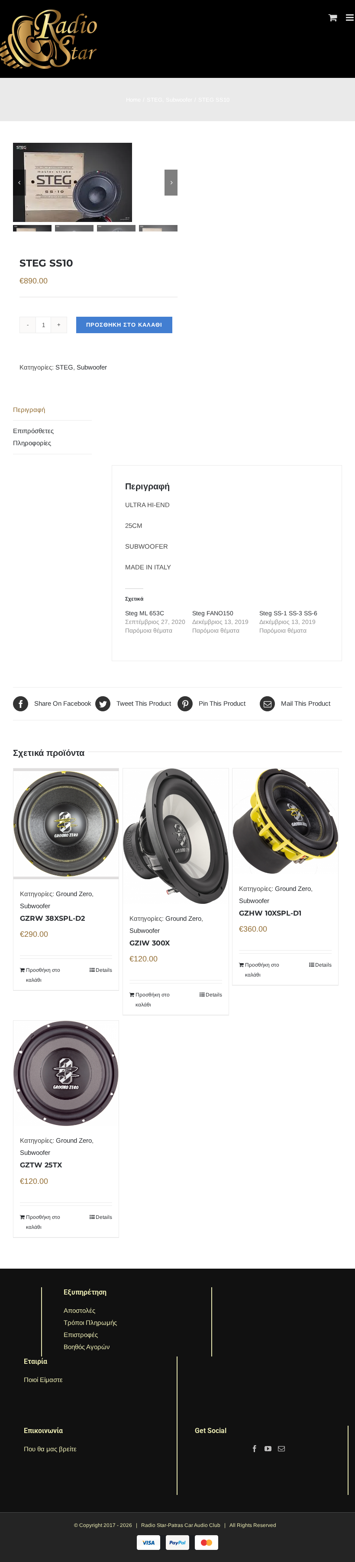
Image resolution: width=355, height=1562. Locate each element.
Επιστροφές (81, 1334)
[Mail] (281, 1448)
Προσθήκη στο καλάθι (124, 324)
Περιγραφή (29, 409)
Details (104, 970)
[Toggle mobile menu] (350, 17)
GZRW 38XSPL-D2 (52, 918)
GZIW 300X (149, 943)
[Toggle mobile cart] (333, 17)
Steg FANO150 (212, 613)
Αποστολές (79, 1310)
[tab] (52, 410)
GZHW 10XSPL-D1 (270, 913)
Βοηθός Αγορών (87, 1346)
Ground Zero (74, 893)
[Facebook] (254, 1448)
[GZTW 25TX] (66, 1073)
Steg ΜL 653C (144, 613)
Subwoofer (92, 367)
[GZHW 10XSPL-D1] (285, 821)
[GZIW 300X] (175, 836)
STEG (64, 367)
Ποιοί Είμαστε (43, 1379)
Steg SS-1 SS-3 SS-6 (288, 613)
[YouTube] (268, 1448)
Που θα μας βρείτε (50, 1449)
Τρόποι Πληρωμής (90, 1322)
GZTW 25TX (41, 1165)
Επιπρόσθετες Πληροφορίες (33, 437)
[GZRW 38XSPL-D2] (66, 823)
